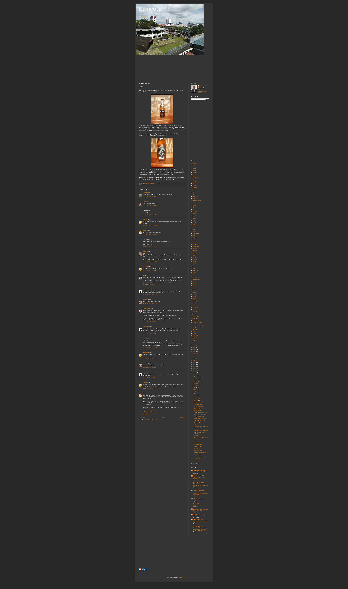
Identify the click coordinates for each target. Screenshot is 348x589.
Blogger (181, 577)
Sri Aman (195, 311)
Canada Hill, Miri (198, 446)
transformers (196, 320)
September (197, 383)
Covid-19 (195, 204)
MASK (194, 263)
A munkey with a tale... (199, 482)
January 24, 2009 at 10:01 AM (150, 377)
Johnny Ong (146, 363)
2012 (194, 368)
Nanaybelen (146, 266)
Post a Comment (145, 414)
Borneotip (150, 9)
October (196, 381)
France (194, 218)
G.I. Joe (194, 222)
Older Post (182, 417)
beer (194, 179)
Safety (194, 289)
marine (194, 261)
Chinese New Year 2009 (200, 418)
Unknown (145, 382)
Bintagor (195, 187)
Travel (194, 327)
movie (194, 266)
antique (194, 168)
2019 (194, 356)
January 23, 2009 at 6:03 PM (150, 347)
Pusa (194, 283)
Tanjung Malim (196, 316)
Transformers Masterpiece (199, 326)
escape (145, 230)
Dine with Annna (197, 526)
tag (193, 313)
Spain (194, 309)
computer (195, 198)
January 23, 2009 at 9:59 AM (150, 225)
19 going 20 (195, 505)
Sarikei (194, 294)
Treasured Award (198, 404)
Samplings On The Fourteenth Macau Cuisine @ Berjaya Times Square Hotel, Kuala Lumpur (200, 529)
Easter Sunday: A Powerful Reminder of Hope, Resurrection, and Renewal (200, 493)
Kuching (195, 250)
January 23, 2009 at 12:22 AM (150, 196)
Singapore (195, 307)
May (195, 391)
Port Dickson (196, 277)
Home (162, 417)
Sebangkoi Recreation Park (201, 430)
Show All (207, 533)
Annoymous (146, 192)
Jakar (194, 229)
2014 (194, 364)
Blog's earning (196, 191)
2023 (194, 349)
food (194, 217)
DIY (193, 207)
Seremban (195, 302)
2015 (194, 362)
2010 (194, 373)
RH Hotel (196, 435)
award (194, 170)
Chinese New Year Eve (199, 420)
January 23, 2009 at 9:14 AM (150, 214)
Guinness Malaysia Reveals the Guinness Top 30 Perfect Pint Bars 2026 (200, 485)
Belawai (195, 181)
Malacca (195, 259)
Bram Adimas (146, 289)
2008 (194, 463)
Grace (144, 201)
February (196, 398)
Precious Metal (196, 279)
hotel (194, 226)
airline (194, 165)
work (194, 340)
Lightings (195, 253)
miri (193, 265)
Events (194, 213)
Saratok (194, 290)
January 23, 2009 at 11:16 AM (150, 246)
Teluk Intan (195, 318)
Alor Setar (195, 167)
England (195, 211)
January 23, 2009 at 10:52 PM (150, 367)
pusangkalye (146, 352)
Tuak (195, 424)
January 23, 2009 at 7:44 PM (150, 358)
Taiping (194, 315)
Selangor (195, 300)
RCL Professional (198, 406)
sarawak (195, 292)
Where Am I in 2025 (197, 510)
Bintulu (194, 189)
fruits (194, 220)
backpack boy (196, 498)
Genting (194, 224)
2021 (194, 353)
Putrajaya (195, 285)
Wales (194, 331)
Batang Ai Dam (197, 410)
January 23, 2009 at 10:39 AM (150, 234)
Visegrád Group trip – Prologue (200, 471)
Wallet (194, 333)
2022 (194, 351)
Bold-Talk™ (196, 504)
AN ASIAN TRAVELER (199, 490)
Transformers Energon (198, 324)
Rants (194, 287)
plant (194, 276)
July (195, 387)
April (195, 394)
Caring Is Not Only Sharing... (200, 509)
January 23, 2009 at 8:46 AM (150, 205)
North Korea (196, 270)
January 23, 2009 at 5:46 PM (150, 334)
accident (195, 163)
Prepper (195, 281)
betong (194, 185)
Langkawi (195, 252)
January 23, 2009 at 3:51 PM (150, 303)
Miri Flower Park (198, 450)
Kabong (194, 237)
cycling (194, 205)
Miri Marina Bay (198, 442)
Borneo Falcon (146, 308)
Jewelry (194, 231)
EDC (194, 209)
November (197, 379)
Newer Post (142, 417)
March (195, 396)
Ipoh (194, 228)
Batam (194, 174)
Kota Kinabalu (196, 246)
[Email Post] (159, 183)
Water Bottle (196, 335)
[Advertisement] (174, 67)
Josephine (145, 299)
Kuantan (195, 248)
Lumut (194, 257)
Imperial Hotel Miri (198, 454)
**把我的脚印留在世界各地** (200, 470)
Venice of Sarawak (198, 402)
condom (195, 202)
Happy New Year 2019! (198, 499)
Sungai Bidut (197, 422)
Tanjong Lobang (198, 444)
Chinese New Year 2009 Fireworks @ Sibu (200, 415)
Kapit (194, 241)
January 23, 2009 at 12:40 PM (150, 270)
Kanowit (195, 239)
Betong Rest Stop (198, 408)
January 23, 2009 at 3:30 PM (150, 284)
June (195, 389)
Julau (194, 235)
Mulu (194, 268)
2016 (194, 360)
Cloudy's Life (196, 514)
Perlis (194, 274)
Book (194, 192)
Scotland (195, 296)
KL (193, 242)
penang (194, 272)
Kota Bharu (195, 244)
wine (194, 339)
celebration (195, 196)
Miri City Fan (197, 448)
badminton (195, 172)
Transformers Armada (198, 322)
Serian (194, 303)
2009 (194, 375)
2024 (194, 347)
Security (195, 298)
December (197, 377)
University (195, 329)
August (196, 385)
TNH (144, 275)
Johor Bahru (196, 233)
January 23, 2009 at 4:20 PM (150, 321)
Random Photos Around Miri (201, 452)
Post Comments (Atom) (151, 419)
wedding (195, 337)
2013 (194, 366)
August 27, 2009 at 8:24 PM (149, 411)
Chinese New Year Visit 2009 (201, 412)
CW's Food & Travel (198, 519)
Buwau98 (145, 251)
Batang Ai (195, 176)
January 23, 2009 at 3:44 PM (150, 294)
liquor (144, 184)
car (193, 194)
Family (194, 215)
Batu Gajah (195, 178)
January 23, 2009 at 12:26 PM (150, 261)
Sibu (194, 305)
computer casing (197, 200)
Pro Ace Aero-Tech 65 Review (201, 437)
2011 (194, 370)
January (196, 400)
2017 (194, 358)
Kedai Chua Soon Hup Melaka (199, 515)
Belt (193, 183)
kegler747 (145, 219)
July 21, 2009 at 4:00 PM (149, 388)
